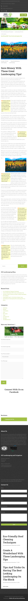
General (4, 309)
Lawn (4, 312)
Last (2, 497)
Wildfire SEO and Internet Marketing (17, 598)
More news (5, 586)
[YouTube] (6, 11)
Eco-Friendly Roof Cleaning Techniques (11, 291)
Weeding (5, 318)
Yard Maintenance (6, 319)
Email (2, 500)
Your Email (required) (5, 346)
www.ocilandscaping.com (6, 466)
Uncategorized (6, 316)
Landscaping (4, 62)
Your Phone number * (5, 353)
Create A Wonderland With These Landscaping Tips (13, 292)
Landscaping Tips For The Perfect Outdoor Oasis (13, 297)
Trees (4, 315)
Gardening (5, 307)
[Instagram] (4, 11)
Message (3, 512)
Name (2, 487)
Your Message (4, 360)
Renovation (5, 313)
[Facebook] (1, 11)
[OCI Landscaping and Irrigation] (7, 15)
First (2, 493)
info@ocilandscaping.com (6, 465)
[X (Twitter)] (3, 11)
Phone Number (4, 506)
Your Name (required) (5, 339)
